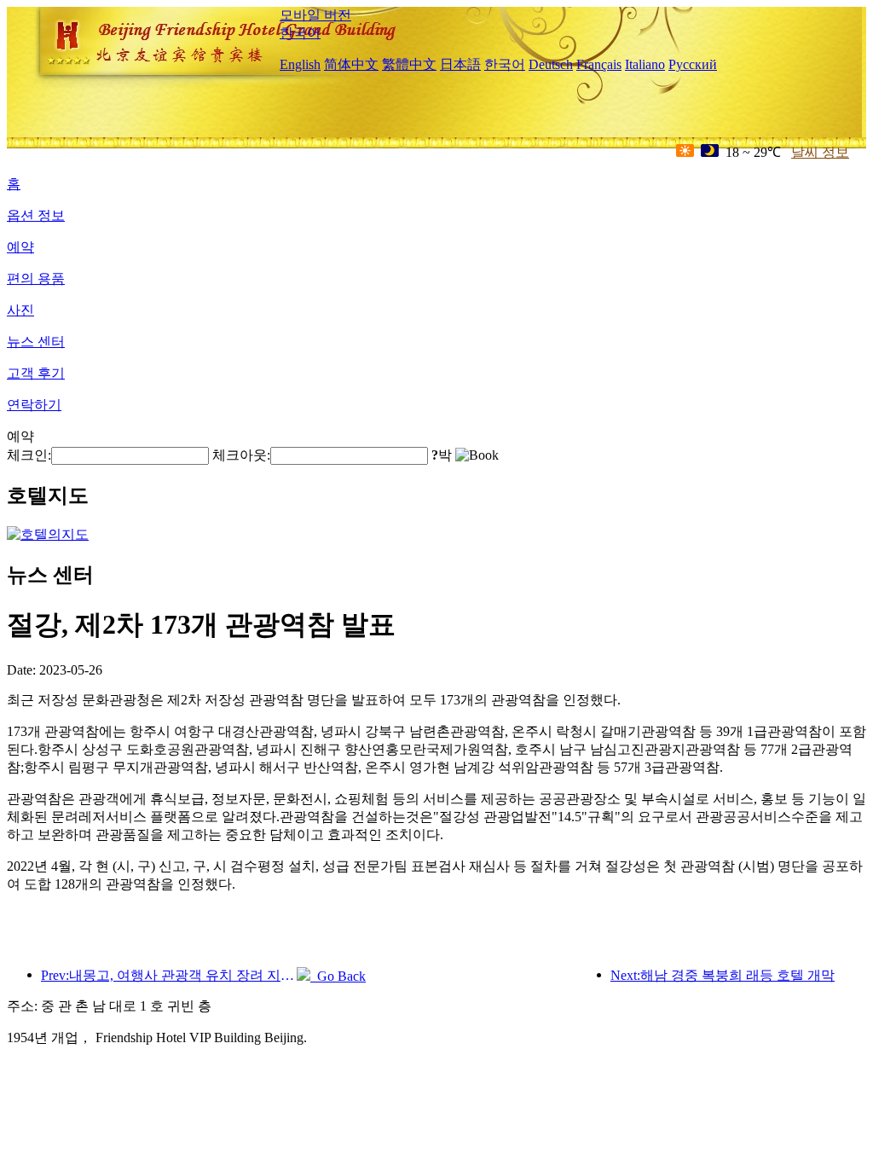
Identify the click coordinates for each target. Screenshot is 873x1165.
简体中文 (351, 64)
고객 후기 (36, 373)
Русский (692, 64)
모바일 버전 (315, 15)
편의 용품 (36, 278)
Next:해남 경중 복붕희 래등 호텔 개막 (722, 975)
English (300, 64)
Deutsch (551, 64)
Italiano (645, 64)
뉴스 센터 (36, 341)
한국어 (300, 33)
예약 (20, 247)
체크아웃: (241, 455)
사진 (20, 310)
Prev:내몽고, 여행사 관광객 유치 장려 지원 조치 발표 (169, 975)
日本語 (460, 64)
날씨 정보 (820, 152)
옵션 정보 (36, 215)
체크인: (29, 455)
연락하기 (34, 404)
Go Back (338, 976)
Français (599, 64)
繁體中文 (409, 64)
